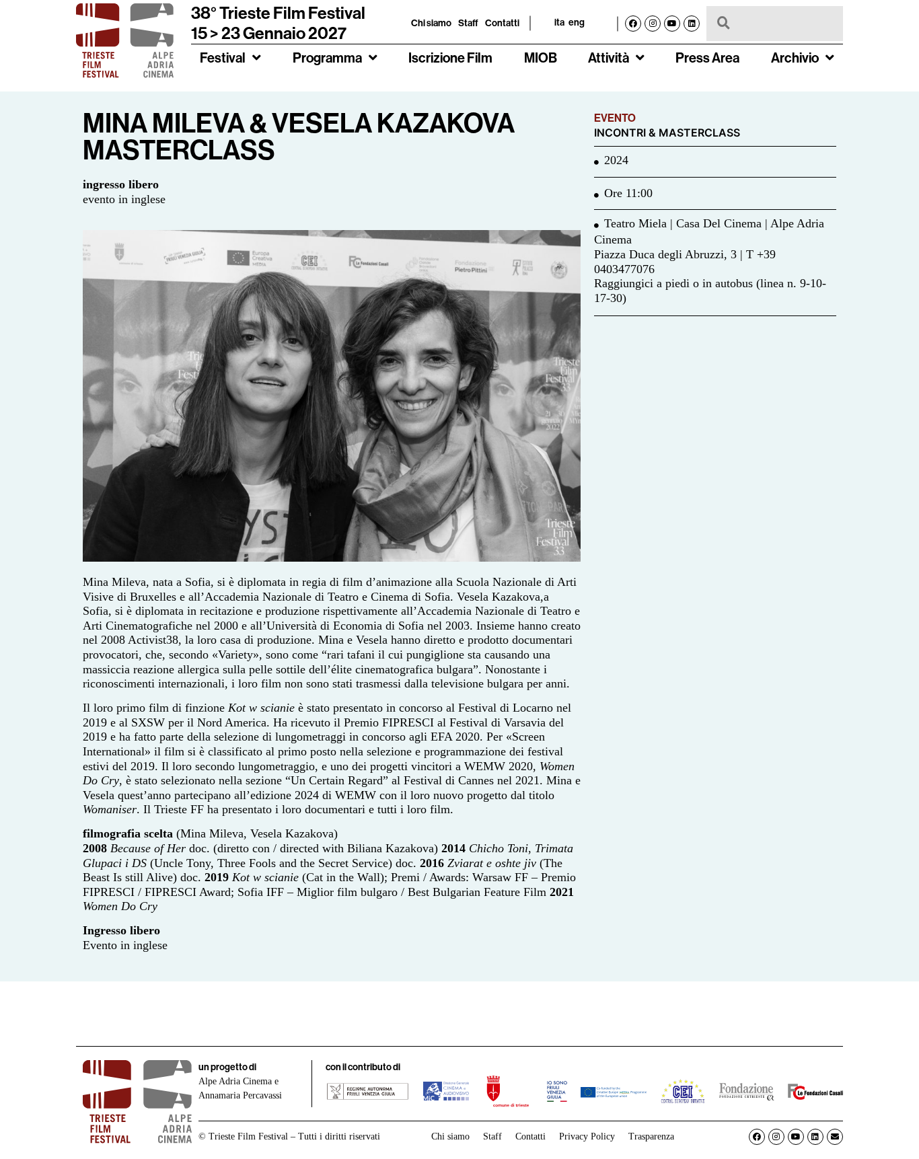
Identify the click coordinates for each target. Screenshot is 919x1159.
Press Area (707, 58)
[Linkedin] (692, 23)
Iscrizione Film (450, 58)
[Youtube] (672, 23)
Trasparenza (651, 1136)
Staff (468, 23)
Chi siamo (431, 23)
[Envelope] (835, 1137)
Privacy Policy (587, 1136)
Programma (327, 58)
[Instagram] (653, 23)
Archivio (795, 58)
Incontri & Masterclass (667, 132)
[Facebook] (633, 23)
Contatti (502, 23)
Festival (223, 58)
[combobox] (774, 23)
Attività (608, 58)
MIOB (540, 58)
